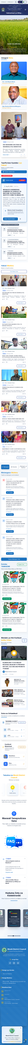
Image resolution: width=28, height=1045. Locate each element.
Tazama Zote (22, 722)
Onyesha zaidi (9, 872)
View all (24, 640)
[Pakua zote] (21, 730)
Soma (9, 235)
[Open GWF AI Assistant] (24, 1041)
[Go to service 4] (13, 935)
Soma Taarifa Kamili (9, 218)
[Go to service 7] (17, 935)
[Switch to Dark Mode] (15, 2)
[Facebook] (10, 963)
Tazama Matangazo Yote (14, 559)
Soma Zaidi (4, 154)
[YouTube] (18, 963)
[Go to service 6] (16, 935)
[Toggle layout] (21, 1028)
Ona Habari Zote (14, 271)
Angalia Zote (21, 564)
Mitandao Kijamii (12, 2)
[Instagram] (14, 963)
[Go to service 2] (10, 935)
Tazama (11, 492)
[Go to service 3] (11, 935)
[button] (14, 865)
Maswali (4, 2)
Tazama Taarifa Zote (9, 171)
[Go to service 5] (14, 935)
